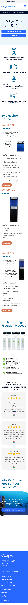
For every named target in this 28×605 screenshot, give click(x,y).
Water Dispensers (6, 579)
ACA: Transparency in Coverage (9, 571)
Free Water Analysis (7, 601)
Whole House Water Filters (9, 586)
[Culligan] (8, 7)
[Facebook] (2, 596)
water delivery (14, 411)
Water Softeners (6, 576)
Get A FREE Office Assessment (13, 510)
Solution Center (6, 589)
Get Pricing (14, 35)
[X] (5, 596)
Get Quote (6, 185)
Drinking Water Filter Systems (10, 583)
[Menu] (25, 6)
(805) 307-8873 (5, 564)
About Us (4, 592)
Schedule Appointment (14, 31)
